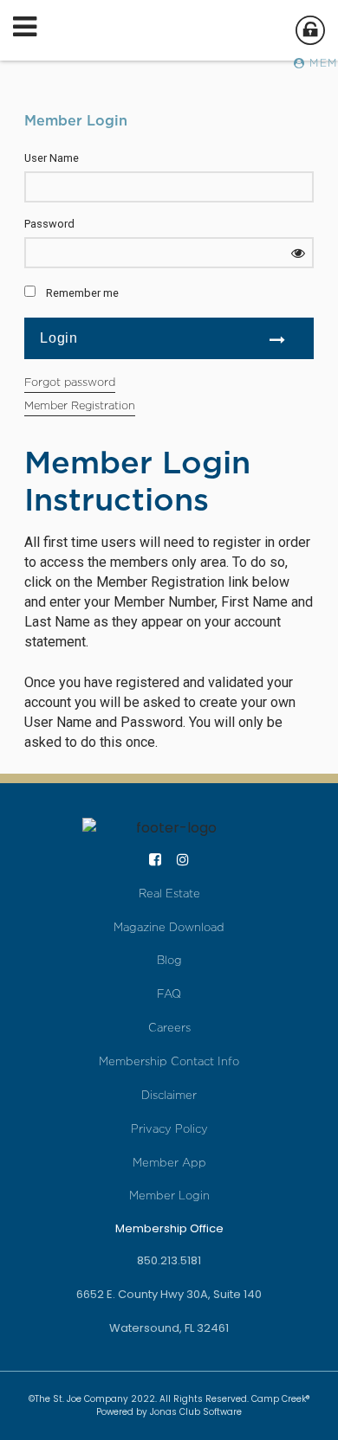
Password (49, 223)
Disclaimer (169, 1095)
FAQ (169, 993)
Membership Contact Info (169, 1061)
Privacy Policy (169, 1128)
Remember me (82, 292)
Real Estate (169, 893)
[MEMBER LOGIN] (309, 34)
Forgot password (69, 382)
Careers (169, 1027)
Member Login (169, 1195)
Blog (169, 960)
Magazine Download (169, 927)
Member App (169, 1162)
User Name (51, 157)
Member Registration (79, 405)
